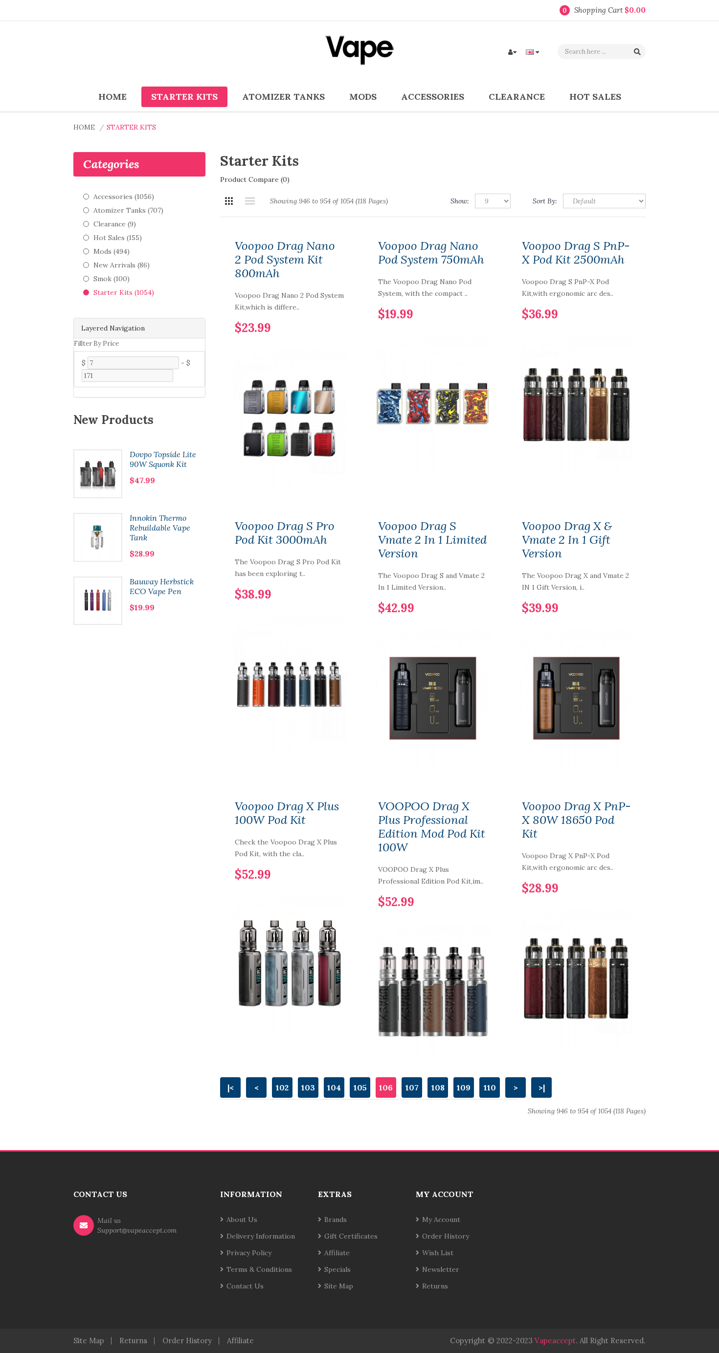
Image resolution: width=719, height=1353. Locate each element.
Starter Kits (131, 127)
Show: (459, 201)
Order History (445, 1236)
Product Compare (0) (255, 179)
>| (542, 1087)
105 (360, 1087)
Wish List (437, 1252)
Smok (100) (111, 278)
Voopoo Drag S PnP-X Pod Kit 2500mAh (576, 252)
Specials (337, 1269)
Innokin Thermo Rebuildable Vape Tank (160, 527)
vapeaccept (555, 1340)
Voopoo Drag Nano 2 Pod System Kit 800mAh (285, 259)
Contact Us (245, 1286)
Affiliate (337, 1252)
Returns (435, 1286)
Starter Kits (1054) (123, 292)
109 (464, 1087)
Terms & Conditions (259, 1269)
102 (282, 1087)
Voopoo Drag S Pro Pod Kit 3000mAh (285, 533)
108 (438, 1087)
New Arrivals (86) (121, 265)
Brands (335, 1219)
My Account (441, 1219)
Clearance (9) (114, 224)
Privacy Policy (248, 1252)
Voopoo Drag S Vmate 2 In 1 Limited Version (432, 539)
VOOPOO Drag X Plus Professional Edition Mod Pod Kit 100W (431, 826)
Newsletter (440, 1269)
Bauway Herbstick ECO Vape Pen (162, 586)
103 (308, 1087)
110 (490, 1087)
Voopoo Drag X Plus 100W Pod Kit (287, 813)
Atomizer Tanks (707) (128, 210)
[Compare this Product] (336, 312)
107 (412, 1087)
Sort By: (545, 201)
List (249, 201)
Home (84, 127)
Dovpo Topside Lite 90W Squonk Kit (163, 459)
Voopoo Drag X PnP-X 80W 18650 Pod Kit (576, 820)
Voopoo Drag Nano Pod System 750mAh (431, 252)
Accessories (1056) (123, 196)
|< (230, 1087)
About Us (241, 1219)
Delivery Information (260, 1236)
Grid (228, 201)
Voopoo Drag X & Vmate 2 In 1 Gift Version (567, 539)
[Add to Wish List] (320, 312)
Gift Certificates (351, 1236)
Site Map (338, 1286)
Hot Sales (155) (117, 237)
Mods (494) (111, 251)
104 (334, 1087)
